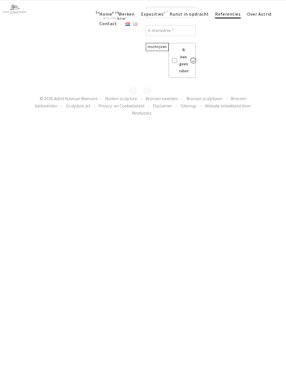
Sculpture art (78, 105)
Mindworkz (141, 113)
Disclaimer (163, 105)
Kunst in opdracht (189, 14)
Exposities (152, 14)
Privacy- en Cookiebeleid (122, 105)
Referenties (228, 14)
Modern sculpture (121, 98)
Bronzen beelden (162, 98)
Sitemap (189, 105)
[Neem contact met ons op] (147, 91)
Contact (108, 23)
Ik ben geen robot (184, 60)
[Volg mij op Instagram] (133, 91)
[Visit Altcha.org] (193, 60)
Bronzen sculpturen (205, 98)
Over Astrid (259, 14)
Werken (126, 14)
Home (105, 14)
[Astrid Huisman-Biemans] (14, 8)
